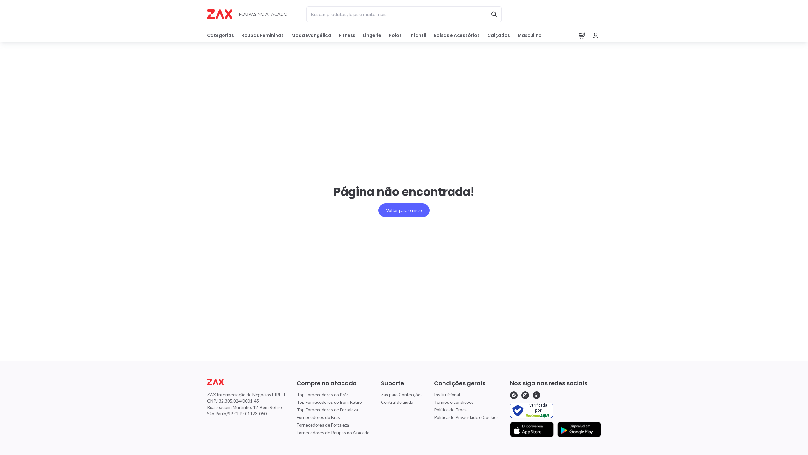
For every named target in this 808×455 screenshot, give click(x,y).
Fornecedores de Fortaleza (323, 425)
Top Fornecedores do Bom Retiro (329, 402)
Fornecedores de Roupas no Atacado (333, 432)
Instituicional (447, 394)
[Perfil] (596, 35)
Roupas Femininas (262, 35)
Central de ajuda (397, 402)
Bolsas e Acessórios (457, 35)
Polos (395, 35)
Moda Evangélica (311, 35)
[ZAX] (219, 14)
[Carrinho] (582, 35)
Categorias (220, 35)
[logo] (246, 382)
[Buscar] (494, 14)
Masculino (530, 35)
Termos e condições (454, 402)
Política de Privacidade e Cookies (466, 417)
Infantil (417, 35)
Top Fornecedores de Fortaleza (327, 409)
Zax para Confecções (402, 394)
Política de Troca (450, 409)
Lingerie (372, 35)
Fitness (347, 35)
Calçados (498, 35)
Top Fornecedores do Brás (323, 394)
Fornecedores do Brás (318, 417)
